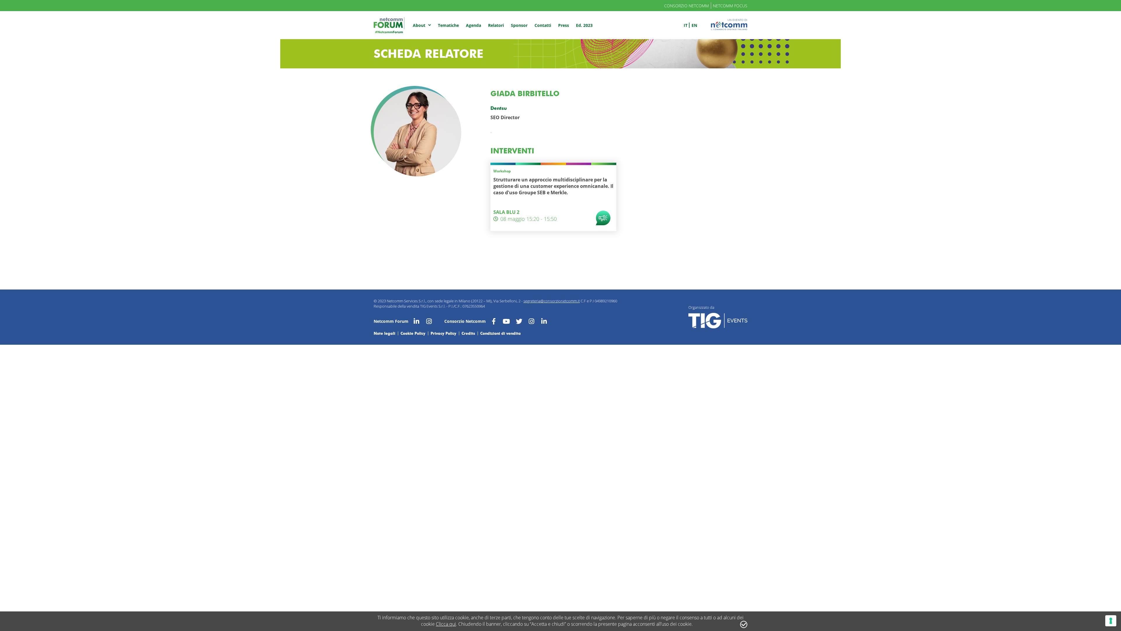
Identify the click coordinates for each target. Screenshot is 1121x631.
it (685, 25)
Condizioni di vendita (500, 333)
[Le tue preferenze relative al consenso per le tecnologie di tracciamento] (1110, 620)
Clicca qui (446, 624)
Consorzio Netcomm (686, 5)
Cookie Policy (413, 333)
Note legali (384, 333)
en (694, 25)
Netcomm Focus (730, 5)
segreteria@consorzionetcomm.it (551, 301)
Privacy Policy (443, 333)
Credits (468, 333)
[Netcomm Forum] (389, 25)
